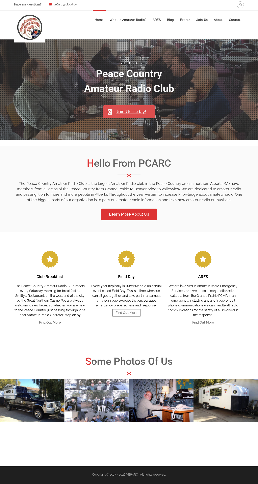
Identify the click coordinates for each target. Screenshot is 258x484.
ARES (157, 20)
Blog (170, 20)
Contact (235, 20)
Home (99, 20)
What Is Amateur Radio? (128, 20)
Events (185, 20)
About (218, 20)
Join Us (202, 20)
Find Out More (50, 322)
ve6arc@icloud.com (66, 4)
